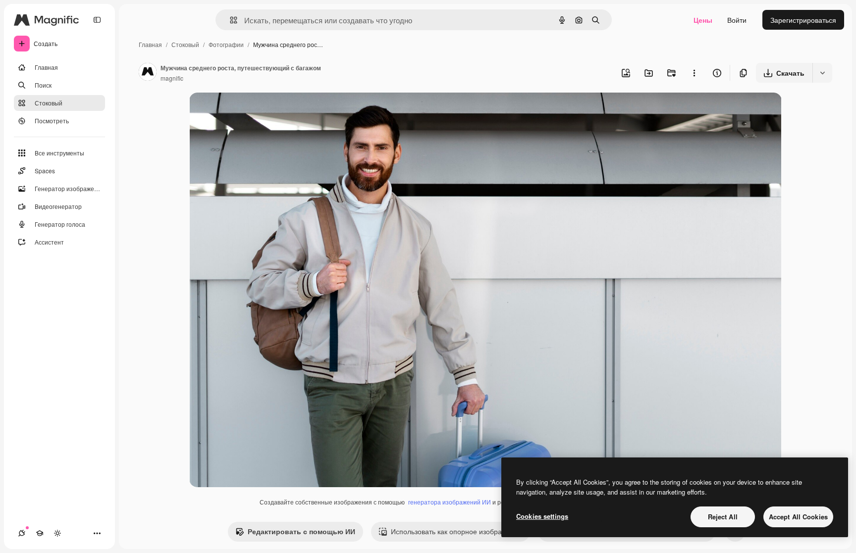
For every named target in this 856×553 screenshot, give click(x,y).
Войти (737, 20)
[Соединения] (22, 533)
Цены (703, 20)
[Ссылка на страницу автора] (148, 73)
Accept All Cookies (798, 516)
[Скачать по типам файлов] (822, 73)
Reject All (723, 516)
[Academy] (40, 533)
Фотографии (226, 44)
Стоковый (185, 44)
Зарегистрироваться (803, 20)
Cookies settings (542, 516)
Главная (150, 44)
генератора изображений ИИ (449, 502)
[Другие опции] (694, 73)
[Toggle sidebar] (97, 20)
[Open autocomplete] (229, 20)
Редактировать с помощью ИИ (301, 531)
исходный (255, 111)
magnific (171, 78)
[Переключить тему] (57, 533)
